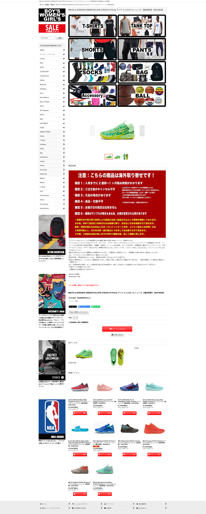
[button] (92, 130)
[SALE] (52, 28)
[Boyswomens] (52, 14)
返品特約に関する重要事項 (79, 322)
